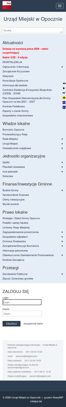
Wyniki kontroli (11, 204)
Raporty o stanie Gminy (16, 111)
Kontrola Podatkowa (14, 106)
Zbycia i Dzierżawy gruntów (18, 278)
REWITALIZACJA (12, 62)
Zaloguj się (36, 401)
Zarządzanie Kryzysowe (16, 71)
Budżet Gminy (10, 190)
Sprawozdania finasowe (16, 194)
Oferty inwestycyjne (14, 199)
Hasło (6, 309)
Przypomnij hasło (33, 323)
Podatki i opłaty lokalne (15, 222)
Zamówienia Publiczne (15, 274)
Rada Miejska (10, 138)
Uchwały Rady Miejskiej (16, 227)
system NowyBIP (53, 397)
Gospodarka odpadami (15, 236)
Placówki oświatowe (14, 166)
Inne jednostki (10, 171)
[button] (64, 83)
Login (5, 297)
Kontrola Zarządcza (13, 259)
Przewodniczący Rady (15, 134)
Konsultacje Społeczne (15, 80)
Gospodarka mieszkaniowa (18, 115)
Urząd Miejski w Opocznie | (27, 397)
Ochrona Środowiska (14, 241)
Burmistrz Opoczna (13, 129)
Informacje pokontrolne (15, 250)
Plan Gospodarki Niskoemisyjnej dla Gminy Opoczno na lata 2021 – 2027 (27, 99)
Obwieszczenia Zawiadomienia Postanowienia (28, 255)
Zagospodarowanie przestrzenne (21, 232)
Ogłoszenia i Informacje (16, 66)
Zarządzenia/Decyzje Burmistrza (21, 245)
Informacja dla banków (15, 85)
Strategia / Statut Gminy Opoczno (21, 218)
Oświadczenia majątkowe (17, 148)
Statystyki (8, 76)
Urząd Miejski (10, 143)
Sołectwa (8, 176)
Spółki (6, 162)
